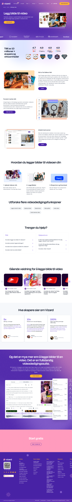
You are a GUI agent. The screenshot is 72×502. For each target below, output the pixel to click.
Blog (58, 461)
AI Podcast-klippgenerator (22, 463)
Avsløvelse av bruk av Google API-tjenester (58, 500)
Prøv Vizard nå (36, 444)
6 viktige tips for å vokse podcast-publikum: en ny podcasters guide (50, 491)
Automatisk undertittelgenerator (23, 469)
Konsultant (35, 472)
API (19, 461)
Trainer (34, 470)
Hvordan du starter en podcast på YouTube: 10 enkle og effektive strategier (50, 468)
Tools (8, 7)
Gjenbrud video (27, 208)
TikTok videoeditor (22, 474)
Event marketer (36, 467)
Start (42, 88)
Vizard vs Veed (60, 477)
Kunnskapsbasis (61, 463)
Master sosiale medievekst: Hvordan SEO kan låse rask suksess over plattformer (50, 486)
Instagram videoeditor (23, 473)
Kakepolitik (48, 500)
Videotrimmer (38, 208)
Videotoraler (60, 464)
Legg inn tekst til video (16, 208)
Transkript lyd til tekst (23, 481)
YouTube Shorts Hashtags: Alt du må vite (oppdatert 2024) (50, 473)
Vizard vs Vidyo (61, 469)
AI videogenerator (22, 467)
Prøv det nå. (9, 112)
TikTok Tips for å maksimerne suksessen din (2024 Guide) (50, 481)
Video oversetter (22, 476)
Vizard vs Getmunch (60, 472)
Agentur (35, 473)
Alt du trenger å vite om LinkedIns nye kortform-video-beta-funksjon (50, 463)
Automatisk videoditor (23, 471)
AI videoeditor (22, 465)
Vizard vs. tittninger (61, 473)
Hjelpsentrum (60, 466)
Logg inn (55, 3)
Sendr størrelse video (35, 212)
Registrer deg (64, 3)
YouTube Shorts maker (23, 479)
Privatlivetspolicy (43, 500)
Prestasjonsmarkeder (37, 465)
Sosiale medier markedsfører (36, 462)
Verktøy (21, 459)
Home (4, 7)
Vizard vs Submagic (61, 475)
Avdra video (56, 208)
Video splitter (47, 208)
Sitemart (68, 500)
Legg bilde (9, 22)
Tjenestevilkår (37, 500)
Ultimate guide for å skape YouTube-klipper (50, 477)
